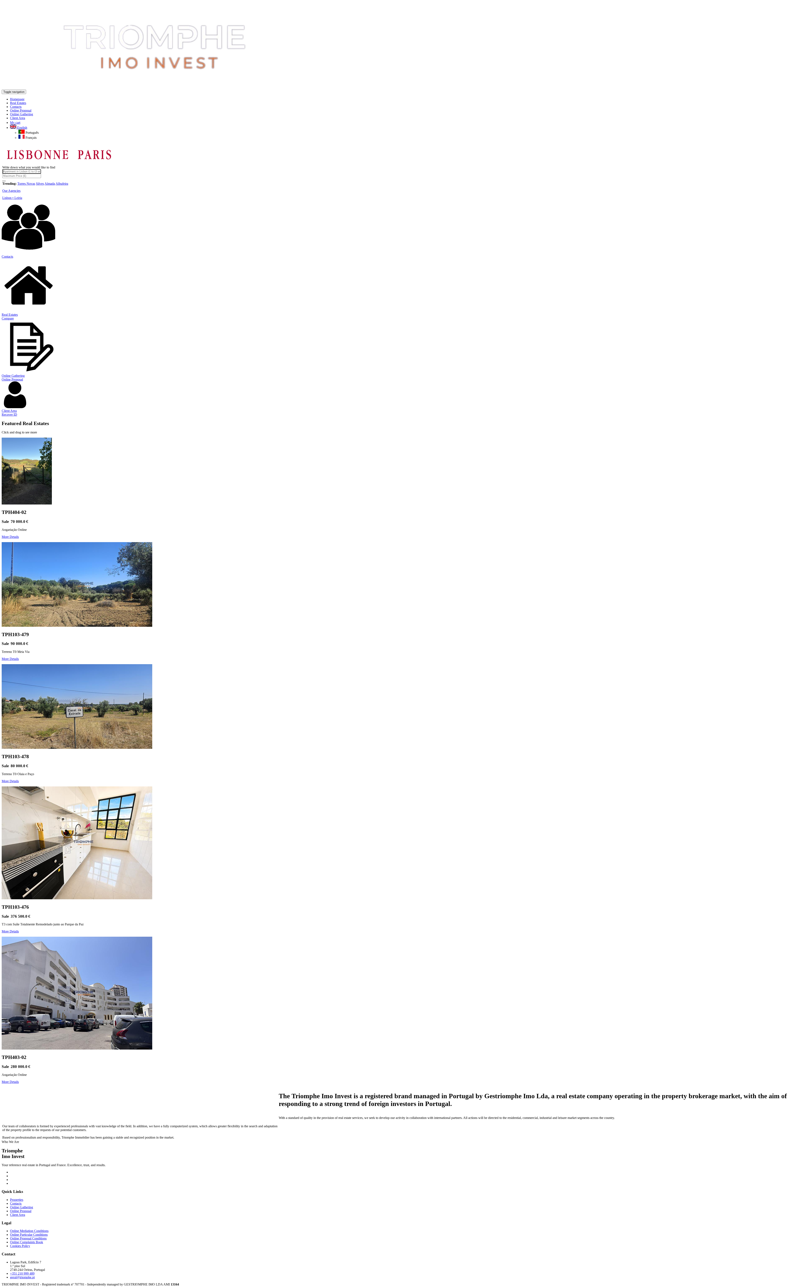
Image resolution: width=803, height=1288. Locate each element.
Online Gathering (13, 375)
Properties (16, 1199)
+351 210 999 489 (22, 1273)
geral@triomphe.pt (22, 1277)
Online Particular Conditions (29, 1234)
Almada (50, 183)
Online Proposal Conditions (28, 1238)
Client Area (9, 411)
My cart (15, 122)
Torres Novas (26, 183)
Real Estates (10, 314)
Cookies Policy (20, 1246)
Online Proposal (12, 379)
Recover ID (9, 414)
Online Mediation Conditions (29, 1231)
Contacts (7, 256)
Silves (40, 183)
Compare (8, 318)
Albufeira (62, 183)
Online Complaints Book (26, 1242)
